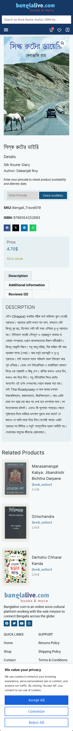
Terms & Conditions (52, 660)
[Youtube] (22, 623)
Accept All (36, 700)
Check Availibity (53, 195)
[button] (6, 29)
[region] (36, 697)
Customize (36, 711)
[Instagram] (29, 623)
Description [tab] (18, 276)
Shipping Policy (49, 651)
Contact (10, 660)
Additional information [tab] (27, 285)
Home (8, 643)
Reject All (36, 722)
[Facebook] (7, 623)
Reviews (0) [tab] (18, 294)
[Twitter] (14, 623)
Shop (7, 651)
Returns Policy (49, 643)
